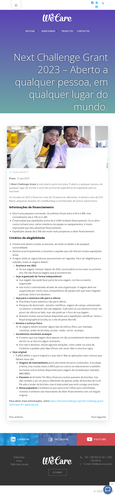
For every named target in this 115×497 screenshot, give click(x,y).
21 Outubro (14, 172)
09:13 (25, 172)
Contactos (83, 31)
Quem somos (48, 31)
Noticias (30, 31)
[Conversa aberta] (107, 489)
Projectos (67, 31)
